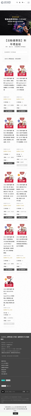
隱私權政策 (4, 374)
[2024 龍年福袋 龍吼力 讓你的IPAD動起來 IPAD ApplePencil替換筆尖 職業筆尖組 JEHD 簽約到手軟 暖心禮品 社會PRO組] (22, 177)
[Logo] (6, 2)
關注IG (3, 380)
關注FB (9, 386)
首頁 (6, 46)
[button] (17, 2)
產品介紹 (11, 46)
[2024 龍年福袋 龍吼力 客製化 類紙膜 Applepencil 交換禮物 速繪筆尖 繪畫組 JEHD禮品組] (9, 70)
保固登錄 (3, 371)
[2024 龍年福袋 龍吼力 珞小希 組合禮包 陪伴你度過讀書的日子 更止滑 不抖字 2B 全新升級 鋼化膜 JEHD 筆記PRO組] (9, 177)
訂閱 (24, 391)
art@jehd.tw (9, 344)
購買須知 (3, 361)
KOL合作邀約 (4, 363)
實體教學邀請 (4, 367)
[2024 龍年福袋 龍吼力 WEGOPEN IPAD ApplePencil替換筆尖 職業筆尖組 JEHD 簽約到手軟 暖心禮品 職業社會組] (9, 281)
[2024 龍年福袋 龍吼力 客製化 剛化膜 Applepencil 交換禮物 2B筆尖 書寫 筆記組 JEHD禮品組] (22, 70)
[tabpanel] (15, 22)
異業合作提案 (4, 365)
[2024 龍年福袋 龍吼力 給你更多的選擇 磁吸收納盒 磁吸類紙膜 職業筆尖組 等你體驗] (22, 229)
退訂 (28, 391)
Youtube (8, 380)
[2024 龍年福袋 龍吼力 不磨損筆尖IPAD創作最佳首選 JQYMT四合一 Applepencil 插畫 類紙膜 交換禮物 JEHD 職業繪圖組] (9, 229)
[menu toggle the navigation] (29, 2)
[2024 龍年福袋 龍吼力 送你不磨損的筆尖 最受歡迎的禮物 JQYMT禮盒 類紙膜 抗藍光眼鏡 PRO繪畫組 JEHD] (22, 123)
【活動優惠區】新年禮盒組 (19, 46)
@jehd (8, 346)
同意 (15, 413)
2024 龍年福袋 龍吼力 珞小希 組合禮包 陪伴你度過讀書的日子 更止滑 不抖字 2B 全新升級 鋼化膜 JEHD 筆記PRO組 (9, 191)
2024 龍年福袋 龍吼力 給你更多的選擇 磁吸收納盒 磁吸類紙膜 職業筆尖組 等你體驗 (22, 241)
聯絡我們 (3, 369)
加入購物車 (9, 111)
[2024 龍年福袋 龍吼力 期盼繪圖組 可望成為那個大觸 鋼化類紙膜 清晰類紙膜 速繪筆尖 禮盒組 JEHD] (9, 123)
